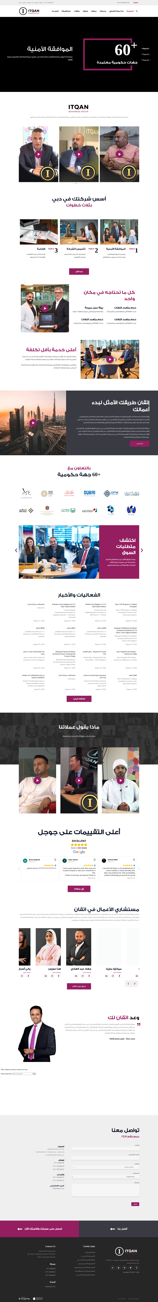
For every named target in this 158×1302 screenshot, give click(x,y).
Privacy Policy (122, 1299)
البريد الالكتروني (133, 1154)
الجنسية (136, 1173)
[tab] (145, 48)
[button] (22, 154)
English (135, 2)
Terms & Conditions (134, 1299)
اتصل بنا (55, 11)
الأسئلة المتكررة (90, 1252)
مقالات (77, 11)
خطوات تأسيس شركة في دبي (85, 1275)
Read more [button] (46, 878)
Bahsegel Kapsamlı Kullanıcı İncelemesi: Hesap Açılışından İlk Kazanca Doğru (64, 654)
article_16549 (101, 628)
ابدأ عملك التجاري (116, 11)
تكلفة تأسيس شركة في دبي (86, 1260)
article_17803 (71, 628)
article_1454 (133, 675)
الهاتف (136, 1164)
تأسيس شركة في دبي (88, 1256)
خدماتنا (103, 11)
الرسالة (136, 1182)
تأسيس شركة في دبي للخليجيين (84, 1267)
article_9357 (40, 628)
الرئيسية (130, 11)
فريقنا (85, 11)
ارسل (135, 1204)
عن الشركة (66, 11)
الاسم (136, 1145)
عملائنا (94, 11)
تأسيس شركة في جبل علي (86, 1263)
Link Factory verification (36, 604)
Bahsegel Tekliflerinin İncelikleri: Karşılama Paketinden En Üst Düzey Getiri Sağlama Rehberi (125, 630)
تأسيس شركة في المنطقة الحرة (85, 1271)
